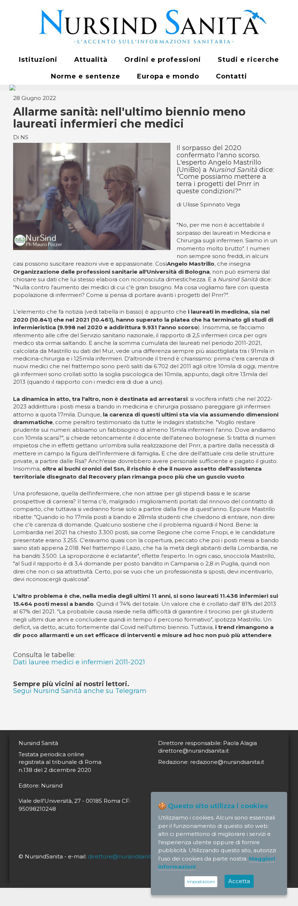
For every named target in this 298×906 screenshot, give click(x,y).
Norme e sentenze (85, 76)
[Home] (149, 26)
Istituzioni (38, 60)
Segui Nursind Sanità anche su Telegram (79, 691)
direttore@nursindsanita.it (123, 856)
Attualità (91, 60)
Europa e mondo (168, 76)
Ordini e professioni (162, 60)
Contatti (231, 76)
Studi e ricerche (248, 60)
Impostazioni (201, 881)
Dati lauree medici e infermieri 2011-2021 (79, 662)
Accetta (239, 881)
